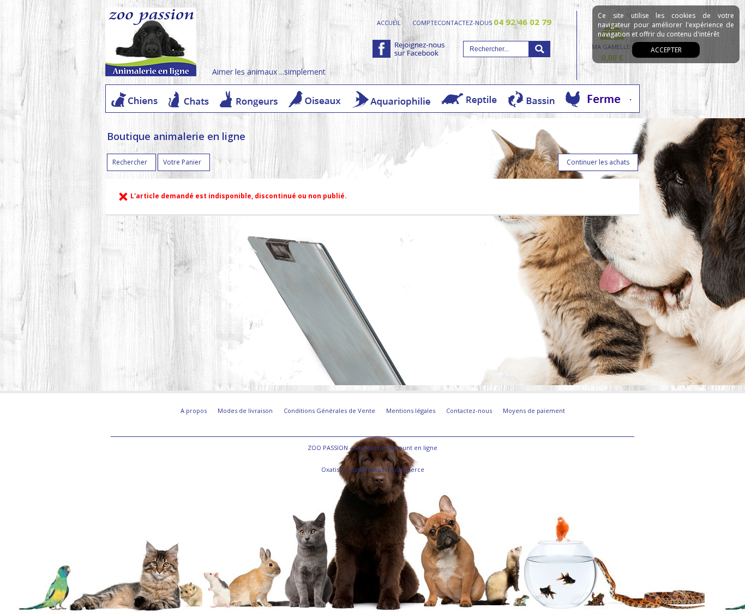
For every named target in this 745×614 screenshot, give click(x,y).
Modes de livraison (245, 410)
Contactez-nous (469, 410)
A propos (194, 410)
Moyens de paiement (534, 410)
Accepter (666, 49)
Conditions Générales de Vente (329, 410)
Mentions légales (410, 410)
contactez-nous (494, 22)
